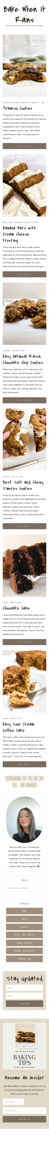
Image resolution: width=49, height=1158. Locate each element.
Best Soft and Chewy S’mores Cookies (23, 485)
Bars (5, 222)
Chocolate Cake (16, 608)
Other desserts (24, 951)
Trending (25, 102)
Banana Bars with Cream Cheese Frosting (19, 234)
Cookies (6, 102)
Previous (13, 778)
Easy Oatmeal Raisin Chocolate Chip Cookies (23, 359)
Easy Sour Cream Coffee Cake (18, 727)
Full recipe (24, 146)
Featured (15, 102)
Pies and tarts (24, 935)
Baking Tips (24, 959)
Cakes (10, 222)
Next (31, 785)
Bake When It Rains (25, 14)
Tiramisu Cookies (17, 108)
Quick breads (24, 943)
